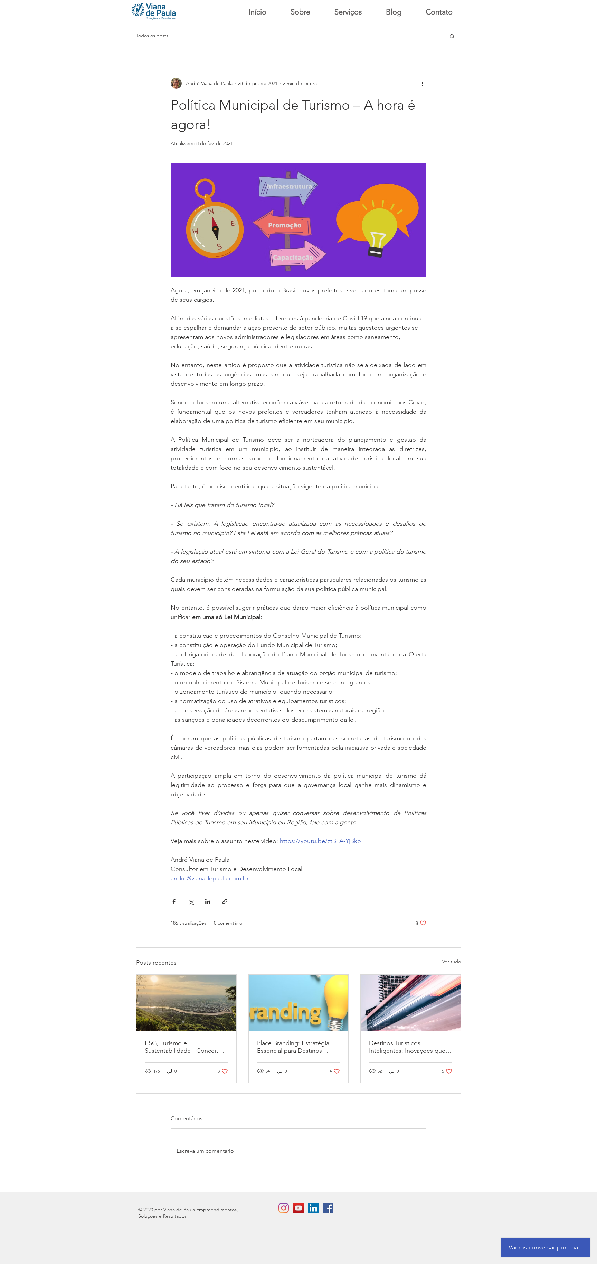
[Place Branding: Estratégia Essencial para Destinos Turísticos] (299, 1003)
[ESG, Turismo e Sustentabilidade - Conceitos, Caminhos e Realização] (186, 1003)
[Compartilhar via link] (224, 901)
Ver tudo (451, 961)
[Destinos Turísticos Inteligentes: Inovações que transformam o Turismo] (411, 1003)
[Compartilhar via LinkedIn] (208, 901)
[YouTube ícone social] (298, 1208)
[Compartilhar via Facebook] (174, 901)
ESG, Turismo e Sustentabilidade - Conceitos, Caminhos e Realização (185, 1047)
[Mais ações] (422, 83)
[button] (452, 36)
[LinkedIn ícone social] (313, 1208)
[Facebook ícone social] (328, 1208)
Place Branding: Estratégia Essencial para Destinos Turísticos (293, 1047)
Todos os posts (152, 35)
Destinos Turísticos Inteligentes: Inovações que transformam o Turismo (407, 1047)
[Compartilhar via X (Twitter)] (191, 901)
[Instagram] (283, 1208)
